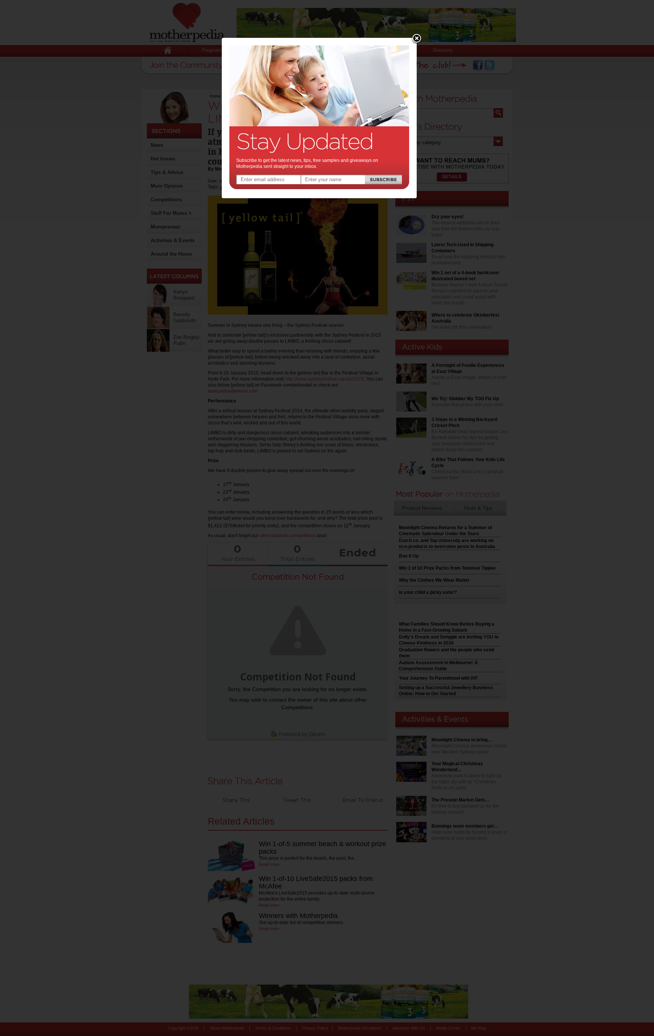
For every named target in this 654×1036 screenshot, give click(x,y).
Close (416, 39)
